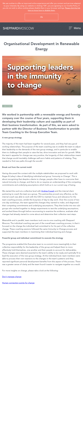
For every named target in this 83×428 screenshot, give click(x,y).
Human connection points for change (18, 283)
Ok (41, 17)
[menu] (70, 28)
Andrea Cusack (47, 191)
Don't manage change (11, 276)
